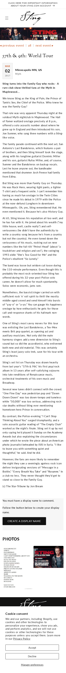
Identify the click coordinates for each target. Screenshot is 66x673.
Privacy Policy (21, 638)
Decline (32, 656)
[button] (6, 18)
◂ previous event (12, 45)
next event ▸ (44, 45)
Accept (32, 647)
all (29, 45)
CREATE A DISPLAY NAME (24, 521)
